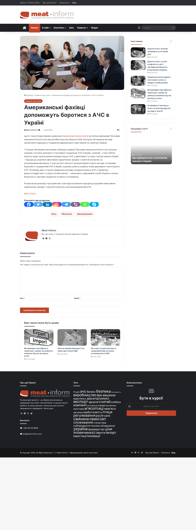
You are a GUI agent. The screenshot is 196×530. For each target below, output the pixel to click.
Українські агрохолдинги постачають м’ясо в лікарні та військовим (158, 80)
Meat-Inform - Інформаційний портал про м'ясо (77, 453)
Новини (34, 27)
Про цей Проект (50, 3)
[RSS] (21, 413)
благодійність (116, 392)
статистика (99, 422)
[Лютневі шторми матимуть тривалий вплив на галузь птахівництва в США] (105, 337)
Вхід (74, 3)
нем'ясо (110, 408)
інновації (93, 436)
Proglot (76, 392)
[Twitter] (38, 204)
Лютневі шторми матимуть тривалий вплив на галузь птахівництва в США (103, 350)
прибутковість (92, 412)
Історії (45, 27)
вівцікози (109, 395)
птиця (107, 412)
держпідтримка (98, 398)
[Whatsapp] (84, 204)
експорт (80, 401)
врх (99, 395)
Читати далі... (49, 408)
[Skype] (94, 204)
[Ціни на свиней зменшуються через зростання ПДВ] (72, 337)
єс (94, 432)
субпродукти (81, 425)
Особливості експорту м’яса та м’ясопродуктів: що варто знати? (159, 108)
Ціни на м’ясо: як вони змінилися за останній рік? (157, 51)
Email (77, 298)
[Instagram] (56, 204)
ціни (108, 429)
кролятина (111, 405)
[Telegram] (66, 204)
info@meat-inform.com (32, 434)
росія (99, 415)
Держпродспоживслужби (75, 136)
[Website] (43, 238)
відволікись (79, 398)
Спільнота (63, 3)
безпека (67, 214)
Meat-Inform (31, 130)
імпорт (111, 433)
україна (80, 429)
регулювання (85, 214)
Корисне (81, 27)
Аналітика (59, 27)
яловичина (82, 432)
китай (106, 402)
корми (101, 405)
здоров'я (95, 402)
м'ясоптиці (94, 408)
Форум (94, 27)
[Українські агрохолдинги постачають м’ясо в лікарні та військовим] (138, 81)
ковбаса (116, 402)
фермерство (96, 429)
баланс (91, 391)
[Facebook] (28, 204)
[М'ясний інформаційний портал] (46, 14)
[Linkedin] (47, 204)
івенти (100, 432)
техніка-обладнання (103, 425)
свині (94, 419)
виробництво (84, 395)
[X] (49, 238)
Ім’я (22, 298)
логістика (78, 408)
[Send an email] (39, 130)
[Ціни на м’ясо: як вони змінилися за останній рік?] (138, 52)
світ (102, 419)
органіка (78, 412)
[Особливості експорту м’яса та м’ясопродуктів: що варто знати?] (138, 109)
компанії (80, 405)
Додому (29, 95)
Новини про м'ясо (42, 95)
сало (107, 415)
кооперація (92, 405)
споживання (83, 422)
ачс (54, 214)
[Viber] (75, 204)
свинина (81, 419)
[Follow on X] (37, 130)
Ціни (71, 27)
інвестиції (80, 436)
